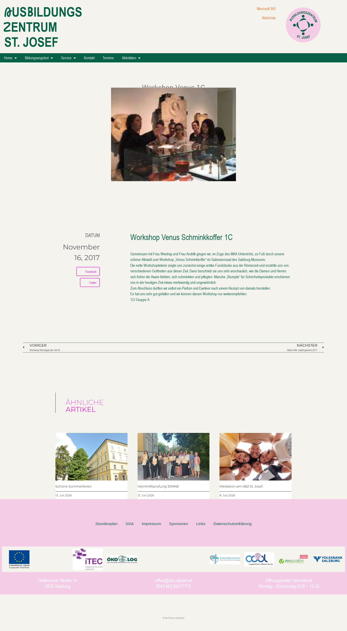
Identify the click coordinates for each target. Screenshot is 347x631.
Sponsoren (178, 524)
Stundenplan (106, 524)
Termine (108, 57)
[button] (88, 271)
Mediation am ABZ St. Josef (241, 486)
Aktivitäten (129, 57)
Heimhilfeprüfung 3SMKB (158, 486)
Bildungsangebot (37, 57)
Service (66, 57)
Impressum (151, 524)
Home (8, 57)
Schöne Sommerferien (73, 486)
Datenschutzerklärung (232, 524)
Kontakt (89, 57)
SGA (130, 524)
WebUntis (269, 17)
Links (200, 524)
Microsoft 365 (266, 8)
